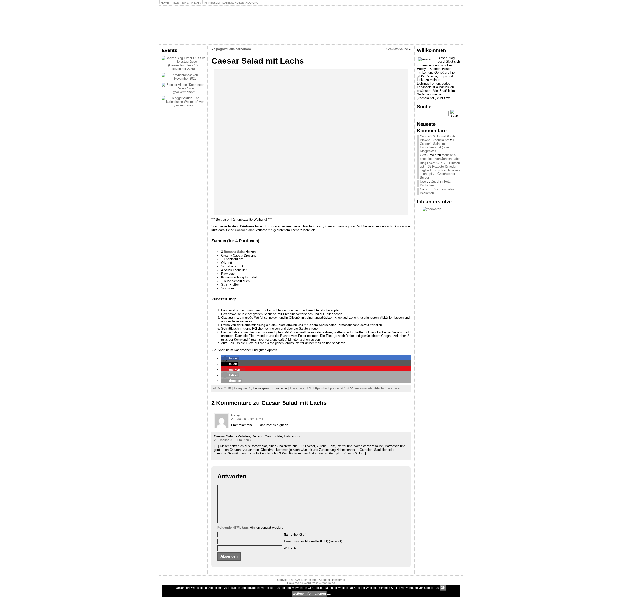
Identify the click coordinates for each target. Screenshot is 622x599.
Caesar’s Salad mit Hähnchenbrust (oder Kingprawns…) (434, 147)
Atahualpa (328, 583)
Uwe (423, 181)
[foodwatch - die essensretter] (438, 209)
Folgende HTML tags (233, 527)
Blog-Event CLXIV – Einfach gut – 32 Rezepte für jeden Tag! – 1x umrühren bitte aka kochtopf (440, 168)
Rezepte (281, 388)
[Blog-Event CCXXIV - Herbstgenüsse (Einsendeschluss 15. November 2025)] (183, 69)
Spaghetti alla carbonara (232, 49)
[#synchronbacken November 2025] (183, 78)
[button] (230, 358)
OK (443, 588)
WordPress (311, 583)
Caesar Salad (245, 230)
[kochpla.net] (311, 25)
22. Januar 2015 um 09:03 (232, 440)
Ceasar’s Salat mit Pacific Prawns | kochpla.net (438, 138)
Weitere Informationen (309, 593)
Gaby (235, 415)
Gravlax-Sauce (397, 49)
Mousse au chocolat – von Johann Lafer (440, 157)
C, (251, 388)
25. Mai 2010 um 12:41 (247, 419)
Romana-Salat (234, 252)
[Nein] (329, 594)
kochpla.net (188, 18)
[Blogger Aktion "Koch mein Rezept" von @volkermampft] (183, 92)
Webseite (290, 548)
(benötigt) (295, 534)
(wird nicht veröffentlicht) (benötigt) (313, 541)
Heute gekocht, (264, 388)
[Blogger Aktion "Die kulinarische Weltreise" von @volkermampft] (183, 105)
